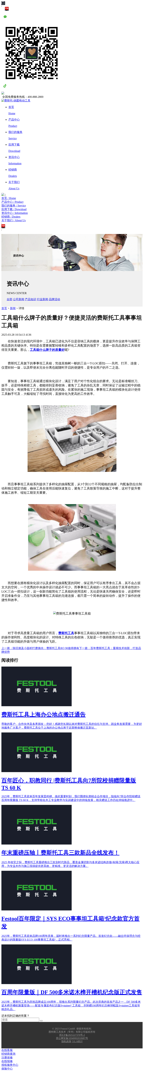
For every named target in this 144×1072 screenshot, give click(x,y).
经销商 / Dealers (10, 216)
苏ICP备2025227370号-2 (72, 1035)
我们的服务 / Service (13, 205)
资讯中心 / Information (14, 212)
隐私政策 (66, 1041)
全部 (9, 299)
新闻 (13, 308)
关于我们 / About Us (13, 220)
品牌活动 (54, 299)
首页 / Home (8, 198)
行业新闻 (42, 299)
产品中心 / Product (12, 201)
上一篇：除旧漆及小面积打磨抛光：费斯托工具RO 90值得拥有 (40, 648)
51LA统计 (77, 1041)
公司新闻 (18, 299)
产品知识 (30, 299)
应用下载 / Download (14, 209)
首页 (4, 308)
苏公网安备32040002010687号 (72, 1038)
